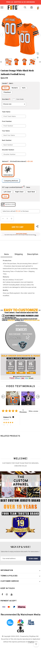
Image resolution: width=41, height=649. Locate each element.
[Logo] (13, 7)
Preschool (7, 92)
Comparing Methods (11, 181)
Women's (15, 88)
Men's (6, 88)
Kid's (24, 88)
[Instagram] (8, 594)
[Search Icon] (25, 7)
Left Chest (7, 192)
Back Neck (31, 192)
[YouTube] (13, 594)
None (5, 196)
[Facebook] (4, 594)
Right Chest (19, 192)
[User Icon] (31, 7)
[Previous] (3, 35)
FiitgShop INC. (33, 642)
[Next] (38, 35)
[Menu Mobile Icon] (2, 7)
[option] (20, 35)
